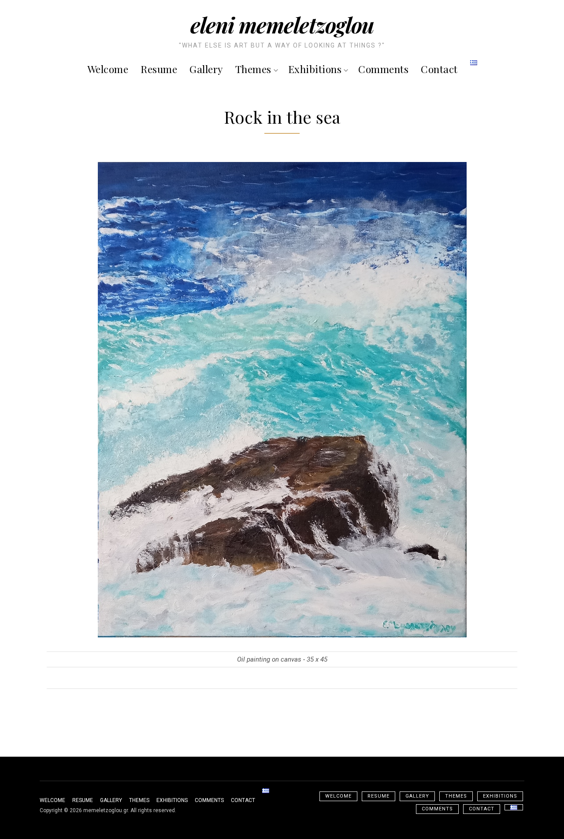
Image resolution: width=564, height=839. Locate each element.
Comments (383, 69)
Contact (439, 69)
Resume (159, 69)
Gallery (206, 69)
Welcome (108, 69)
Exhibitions (315, 69)
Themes (253, 69)
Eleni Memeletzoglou (282, 25)
